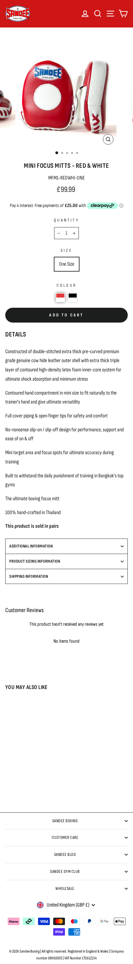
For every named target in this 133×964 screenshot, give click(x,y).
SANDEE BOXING (65, 820)
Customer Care (65, 837)
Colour (66, 285)
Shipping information (28, 576)
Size (66, 250)
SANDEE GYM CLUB (65, 871)
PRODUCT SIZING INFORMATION (34, 561)
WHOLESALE (65, 888)
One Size (66, 264)
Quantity (66, 220)
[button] (60, 297)
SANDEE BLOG (65, 854)
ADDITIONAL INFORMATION (31, 546)
